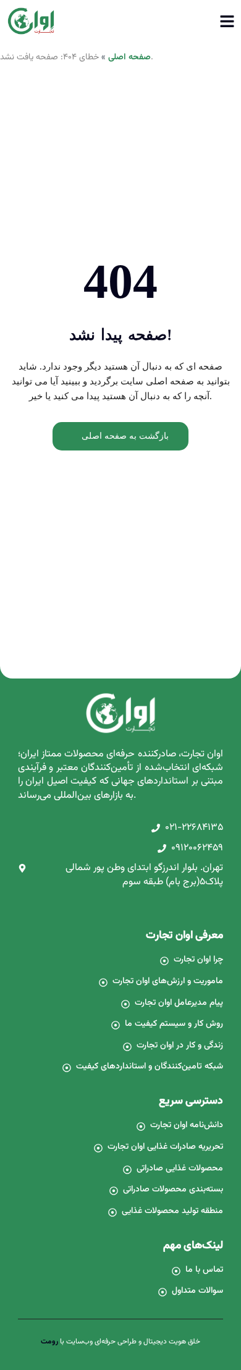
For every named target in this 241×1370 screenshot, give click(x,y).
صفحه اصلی (129, 57)
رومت (49, 1341)
